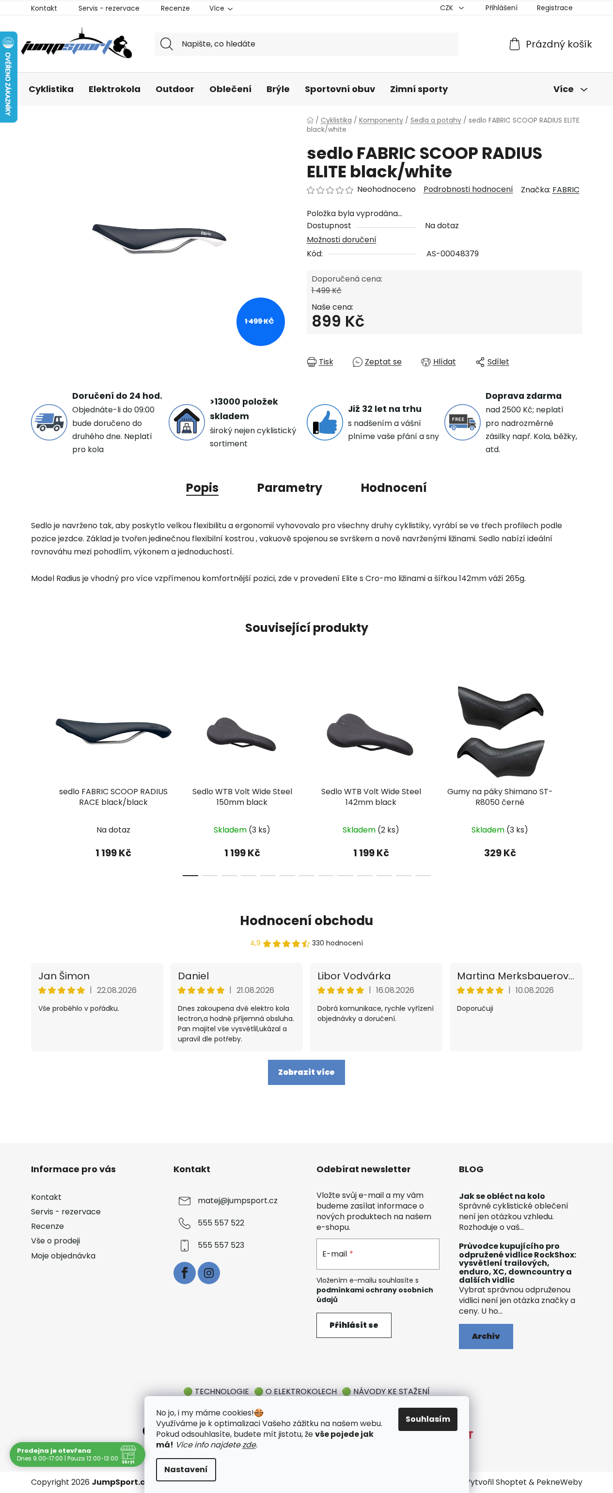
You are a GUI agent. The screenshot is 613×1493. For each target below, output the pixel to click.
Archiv (486, 1336)
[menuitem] (51, 89)
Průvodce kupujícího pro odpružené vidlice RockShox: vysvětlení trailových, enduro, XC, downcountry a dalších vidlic (517, 1263)
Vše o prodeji (55, 1240)
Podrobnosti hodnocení (468, 189)
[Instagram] (209, 1273)
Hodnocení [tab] (394, 488)
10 (384, 875)
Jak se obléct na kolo (502, 1196)
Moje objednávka (63, 1255)
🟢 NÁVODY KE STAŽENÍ (386, 1391)
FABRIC (566, 189)
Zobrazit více (306, 1072)
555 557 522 (221, 1222)
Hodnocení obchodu (306, 920)
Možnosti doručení (342, 239)
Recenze (175, 8)
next (574, 778)
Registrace (555, 8)
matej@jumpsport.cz (238, 1200)
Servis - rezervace (109, 8)
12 (423, 875)
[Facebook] (184, 1273)
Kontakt (44, 8)
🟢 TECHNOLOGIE (216, 1391)
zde (249, 1444)
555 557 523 (221, 1245)
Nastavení (186, 1469)
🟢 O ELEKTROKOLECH (295, 1391)
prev (39, 778)
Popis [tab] (202, 488)
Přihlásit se (354, 1325)
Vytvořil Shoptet (496, 1482)
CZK (447, 8)
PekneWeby (559, 1482)
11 (403, 875)
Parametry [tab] (289, 488)
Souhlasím (428, 1419)
